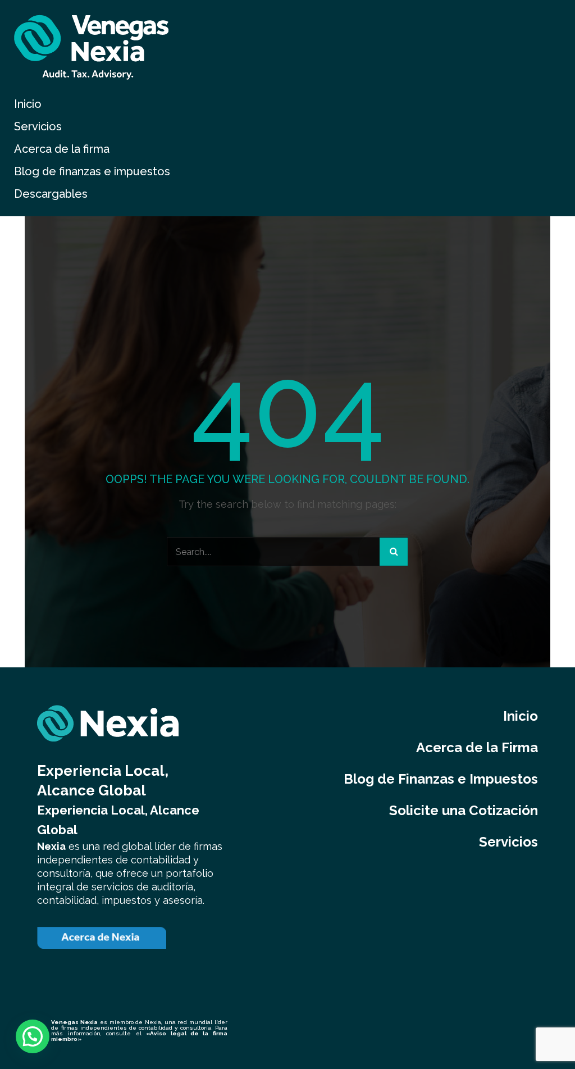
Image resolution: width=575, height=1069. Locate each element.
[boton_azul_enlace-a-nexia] (101, 938)
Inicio (28, 104)
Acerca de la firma (61, 149)
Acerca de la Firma (477, 747)
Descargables (51, 194)
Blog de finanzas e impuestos (92, 171)
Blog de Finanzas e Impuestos (441, 779)
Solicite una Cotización (463, 810)
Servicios (38, 126)
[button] (32, 1036)
